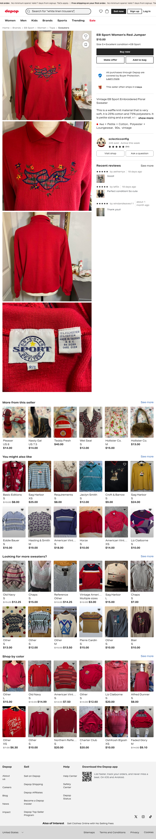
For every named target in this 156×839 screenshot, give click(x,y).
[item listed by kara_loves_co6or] (142, 521)
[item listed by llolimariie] (90, 521)
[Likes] (101, 11)
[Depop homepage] (12, 11)
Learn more (112, 78)
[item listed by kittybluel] (65, 521)
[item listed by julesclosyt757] (142, 576)
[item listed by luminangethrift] (65, 621)
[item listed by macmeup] (116, 621)
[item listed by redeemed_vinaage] (14, 576)
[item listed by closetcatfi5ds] (65, 576)
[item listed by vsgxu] (14, 621)
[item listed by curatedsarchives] (90, 721)
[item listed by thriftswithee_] (39, 476)
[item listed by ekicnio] (116, 676)
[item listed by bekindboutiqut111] (142, 676)
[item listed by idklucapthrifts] (142, 721)
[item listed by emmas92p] (39, 721)
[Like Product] (22, 410)
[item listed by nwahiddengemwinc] (39, 676)
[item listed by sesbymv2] (90, 676)
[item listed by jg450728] (116, 576)
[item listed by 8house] (65, 721)
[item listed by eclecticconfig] (14, 422)
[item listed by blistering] (90, 576)
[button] (131, 146)
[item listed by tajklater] (90, 621)
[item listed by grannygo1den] (14, 476)
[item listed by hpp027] (142, 476)
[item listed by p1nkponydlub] (39, 621)
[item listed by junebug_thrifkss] (116, 521)
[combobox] (58, 11)
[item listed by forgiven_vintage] (65, 676)
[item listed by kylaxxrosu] (14, 676)
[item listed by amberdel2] (116, 476)
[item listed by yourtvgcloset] (14, 521)
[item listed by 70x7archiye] (39, 521)
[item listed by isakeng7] (116, 721)
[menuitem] (10, 20)
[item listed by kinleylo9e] (39, 576)
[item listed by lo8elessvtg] (14, 721)
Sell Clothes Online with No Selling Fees (90, 823)
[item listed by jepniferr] (90, 476)
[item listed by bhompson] (142, 621)
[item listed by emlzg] (65, 476)
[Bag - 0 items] (107, 11)
